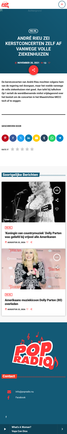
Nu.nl (33, 31)
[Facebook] (6, 417)
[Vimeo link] (5, 4)
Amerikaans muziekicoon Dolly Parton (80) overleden (33, 302)
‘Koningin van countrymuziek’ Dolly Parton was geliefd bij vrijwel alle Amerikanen (33, 235)
